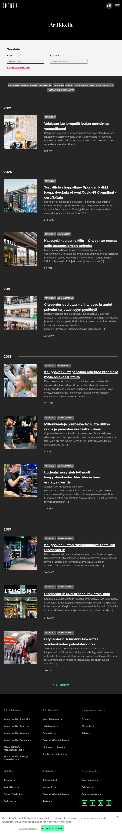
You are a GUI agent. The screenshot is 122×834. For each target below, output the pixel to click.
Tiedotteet (9, 801)
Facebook (92, 803)
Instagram (108, 803)
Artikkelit (13, 85)
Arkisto (46, 801)
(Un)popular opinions (53, 747)
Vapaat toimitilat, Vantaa (15, 733)
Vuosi (10, 55)
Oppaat (69, 85)
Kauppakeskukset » (93, 710)
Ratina (85, 733)
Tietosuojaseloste (90, 794)
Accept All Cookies (52, 828)
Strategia (8, 780)
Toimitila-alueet (104, 85)
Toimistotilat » (51, 710)
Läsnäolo (59, 85)
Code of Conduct (12, 794)
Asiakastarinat (29, 85)
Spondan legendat (84, 85)
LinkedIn (84, 803)
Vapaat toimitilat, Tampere (16, 740)
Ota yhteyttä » (90, 771)
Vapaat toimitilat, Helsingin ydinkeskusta (16, 758)
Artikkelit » (49, 771)
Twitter (100, 803)
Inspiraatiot (45, 85)
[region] (61, 823)
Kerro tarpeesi (89, 780)
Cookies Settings (28, 828)
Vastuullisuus (10, 787)
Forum (85, 719)
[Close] (117, 816)
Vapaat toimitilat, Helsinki (16, 719)
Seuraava (64, 684)
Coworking (48, 733)
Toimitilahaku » (12, 710)
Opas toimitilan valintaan (55, 740)
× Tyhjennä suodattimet (18, 67)
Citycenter (87, 726)
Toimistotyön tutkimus (53, 754)
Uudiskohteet (49, 726)
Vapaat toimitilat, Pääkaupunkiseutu (13, 748)
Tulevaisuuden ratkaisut (61, 90)
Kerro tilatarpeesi (51, 719)
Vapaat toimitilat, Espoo (15, 726)
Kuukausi (55, 55)
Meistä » (9, 771)
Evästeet (86, 787)
